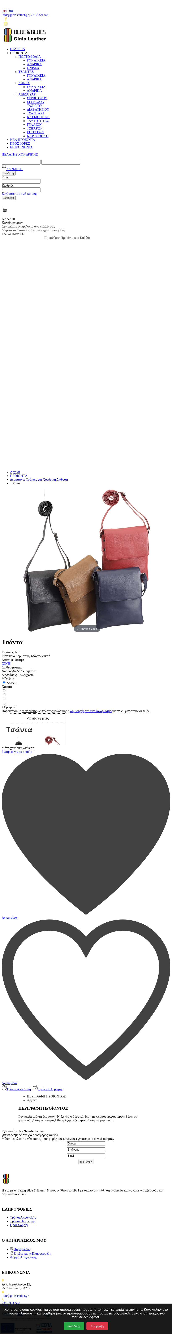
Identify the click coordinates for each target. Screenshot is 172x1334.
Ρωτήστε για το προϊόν (17, 751)
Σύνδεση (8, 173)
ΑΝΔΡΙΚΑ (34, 64)
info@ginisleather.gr (15, 15)
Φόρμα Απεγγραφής (23, 1257)
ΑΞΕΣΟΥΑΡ (27, 94)
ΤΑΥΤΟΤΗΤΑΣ (38, 121)
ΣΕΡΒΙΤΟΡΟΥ (37, 98)
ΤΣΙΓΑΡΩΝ (35, 128)
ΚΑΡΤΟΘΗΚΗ (37, 136)
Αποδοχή (74, 1326)
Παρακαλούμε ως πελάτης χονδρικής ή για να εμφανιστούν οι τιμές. (76, 711)
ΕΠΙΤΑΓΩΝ (35, 132)
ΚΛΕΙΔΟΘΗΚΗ (38, 117)
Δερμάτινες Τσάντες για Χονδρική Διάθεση (39, 479)
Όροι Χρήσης (19, 1225)
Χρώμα (7, 686)
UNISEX (33, 68)
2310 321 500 (40, 15)
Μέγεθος (8, 678)
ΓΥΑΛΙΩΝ (34, 124)
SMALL (12, 683)
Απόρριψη (97, 1326)
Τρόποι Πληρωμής (22, 1221)
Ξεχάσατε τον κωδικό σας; (19, 193)
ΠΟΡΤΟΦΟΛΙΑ (29, 56)
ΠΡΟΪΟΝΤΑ (18, 475)
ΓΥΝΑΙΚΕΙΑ (36, 60)
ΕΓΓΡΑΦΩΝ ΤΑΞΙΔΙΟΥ (35, 103)
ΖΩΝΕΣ (24, 83)
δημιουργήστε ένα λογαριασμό (91, 711)
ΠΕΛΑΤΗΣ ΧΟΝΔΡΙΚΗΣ (20, 154)
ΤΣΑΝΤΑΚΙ (35, 113)
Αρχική (15, 472)
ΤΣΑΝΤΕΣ (26, 71)
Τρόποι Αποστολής (23, 1217)
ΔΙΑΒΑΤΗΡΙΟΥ (38, 109)
